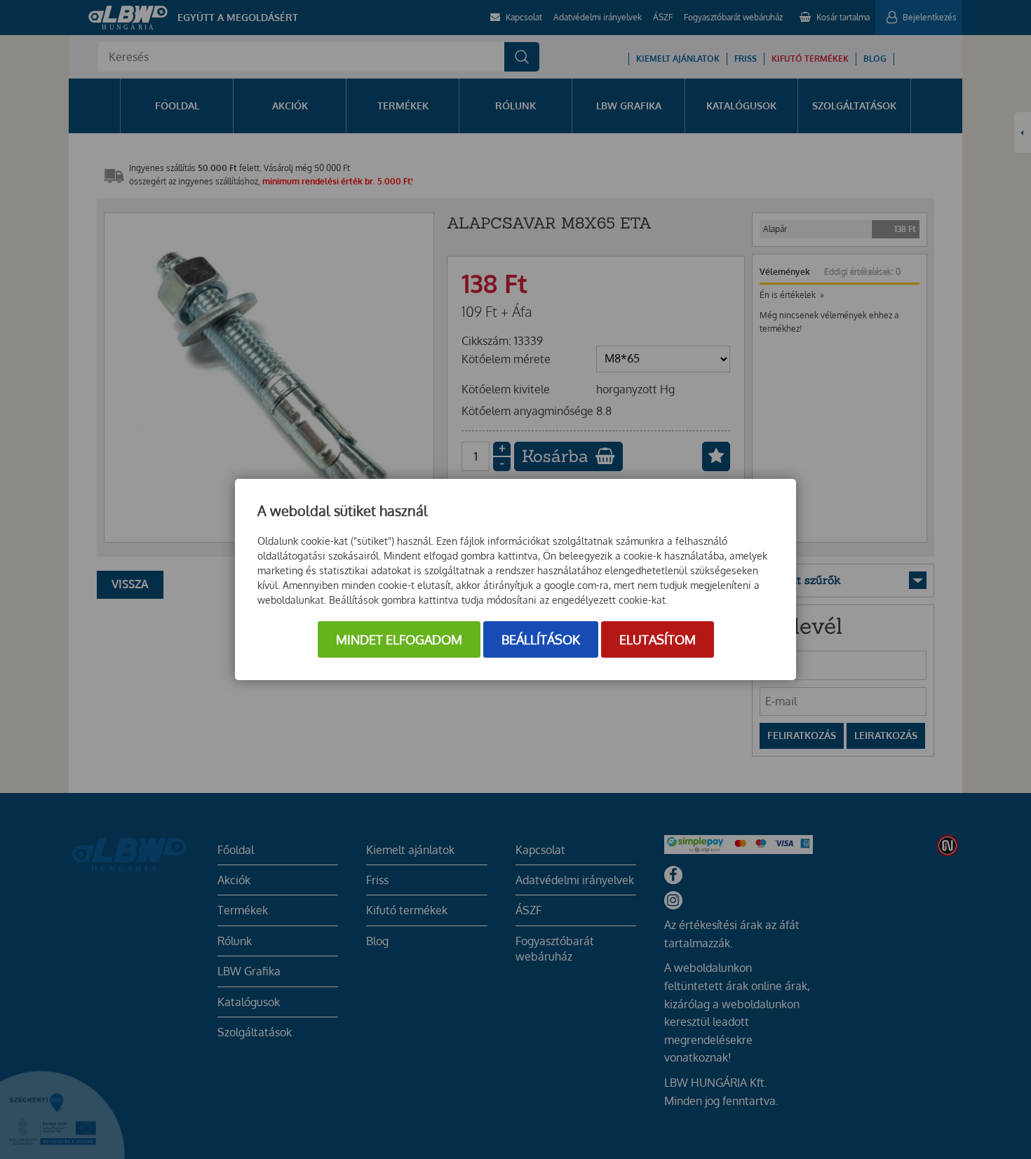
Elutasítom (657, 639)
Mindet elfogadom (399, 639)
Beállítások (540, 639)
